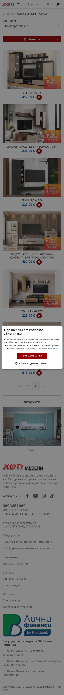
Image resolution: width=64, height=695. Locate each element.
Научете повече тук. (49, 348)
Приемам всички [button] (32, 355)
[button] (32, 363)
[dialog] (32, 347)
